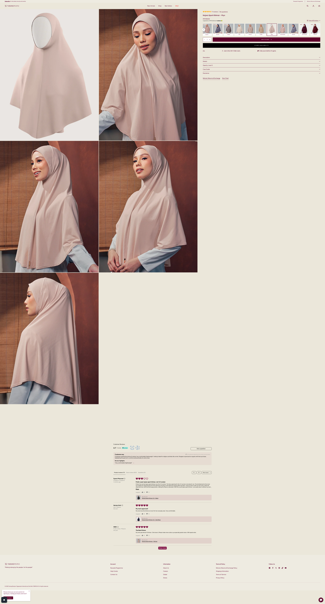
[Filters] (199, 472)
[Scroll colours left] (203, 29)
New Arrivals (151, 6)
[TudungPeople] (12, 6)
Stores (165, 578)
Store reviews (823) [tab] (131, 472)
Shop (159, 6)
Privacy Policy (220, 578)
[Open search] (194, 472)
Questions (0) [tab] (141, 472)
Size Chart (225, 78)
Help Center (114, 571)
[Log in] (313, 6)
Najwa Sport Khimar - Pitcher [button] (149, 541)
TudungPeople (12, 586)
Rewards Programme (116, 568)
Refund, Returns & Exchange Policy (226, 568)
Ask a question (201, 448)
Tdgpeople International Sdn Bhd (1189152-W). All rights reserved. (32, 586)
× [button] (29, 591)
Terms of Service (221, 574)
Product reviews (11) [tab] (119, 472)
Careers (165, 571)
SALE (176, 6)
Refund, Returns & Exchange (211, 78)
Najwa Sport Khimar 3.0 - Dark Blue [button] (151, 520)
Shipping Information (222, 571)
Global (165, 574)
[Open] (4, 600)
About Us (166, 568)
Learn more (8, 598)
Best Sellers (168, 6)
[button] (308, 6)
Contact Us (113, 574)
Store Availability (261, 45)
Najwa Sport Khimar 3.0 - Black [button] (150, 498)
